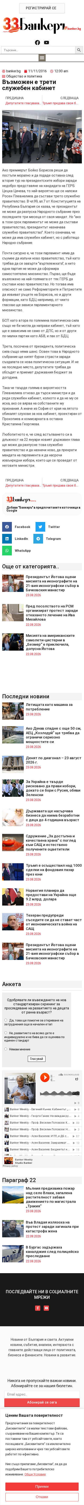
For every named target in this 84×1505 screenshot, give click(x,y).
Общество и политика (24, 76)
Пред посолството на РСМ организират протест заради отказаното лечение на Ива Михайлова (52, 612)
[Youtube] (46, 42)
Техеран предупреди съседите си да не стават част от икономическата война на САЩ (54, 922)
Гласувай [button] (36, 1059)
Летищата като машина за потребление (49, 706)
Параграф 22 (19, 1180)
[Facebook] (37, 42)
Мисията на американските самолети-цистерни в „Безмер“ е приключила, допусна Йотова (50, 642)
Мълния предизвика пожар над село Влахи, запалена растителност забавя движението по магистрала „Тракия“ (51, 1197)
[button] (42, 57)
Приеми (42, 1486)
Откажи (42, 1497)
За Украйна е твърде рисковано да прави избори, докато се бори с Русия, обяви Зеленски (53, 788)
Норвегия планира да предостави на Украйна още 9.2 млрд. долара (51, 894)
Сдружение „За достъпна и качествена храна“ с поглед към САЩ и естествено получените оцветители (51, 842)
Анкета (11, 984)
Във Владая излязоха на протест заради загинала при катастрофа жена (52, 1226)
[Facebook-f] (37, 1308)
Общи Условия (35, 1474)
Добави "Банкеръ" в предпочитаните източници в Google (43, 509)
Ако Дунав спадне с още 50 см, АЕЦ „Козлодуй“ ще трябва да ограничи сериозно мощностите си (53, 735)
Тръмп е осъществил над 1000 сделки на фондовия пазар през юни (54, 869)
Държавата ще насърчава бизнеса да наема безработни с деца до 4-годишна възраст (52, 815)
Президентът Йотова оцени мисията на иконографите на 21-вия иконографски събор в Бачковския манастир (52, 583)
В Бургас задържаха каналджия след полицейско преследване (52, 1251)
